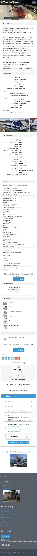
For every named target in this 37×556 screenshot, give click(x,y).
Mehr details (5, 536)
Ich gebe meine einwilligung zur (18, 425)
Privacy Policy (5, 525)
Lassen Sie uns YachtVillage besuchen (11, 514)
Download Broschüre (19, 391)
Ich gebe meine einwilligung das (18, 430)
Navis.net (10, 553)
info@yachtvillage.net (8, 488)
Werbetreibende (5, 511)
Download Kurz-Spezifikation (19, 385)
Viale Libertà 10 (7, 483)
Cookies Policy (5, 522)
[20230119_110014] (15, 125)
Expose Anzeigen (6, 517)
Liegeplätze (4, 520)
